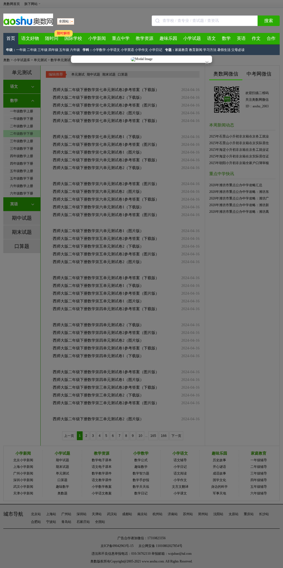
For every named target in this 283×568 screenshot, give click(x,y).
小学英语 (127, 50)
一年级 (21, 50)
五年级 (64, 50)
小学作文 (141, 50)
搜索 (268, 20)
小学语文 (113, 50)
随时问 (51, 38)
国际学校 (73, 38)
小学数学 (99, 50)
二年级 (32, 50)
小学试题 (192, 38)
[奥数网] (28, 25)
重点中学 (121, 38)
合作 (271, 38)
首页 (10, 38)
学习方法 (209, 50)
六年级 (75, 50)
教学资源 (144, 38)
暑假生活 (223, 50)
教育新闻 (195, 50)
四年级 (53, 50)
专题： (170, 50)
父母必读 (238, 50)
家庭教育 (181, 50)
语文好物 (30, 38)
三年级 (43, 50)
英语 (241, 38)
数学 (226, 38)
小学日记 (155, 50)
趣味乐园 (168, 38)
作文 (256, 38)
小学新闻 (97, 38)
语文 (211, 38)
